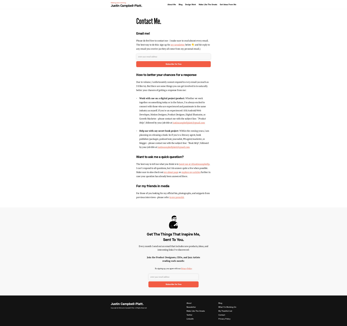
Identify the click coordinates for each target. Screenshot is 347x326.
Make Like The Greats (208, 4)
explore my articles (190, 172)
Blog (180, 4)
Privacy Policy (186, 268)
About (189, 303)
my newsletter (178, 44)
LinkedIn (190, 319)
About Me (172, 4)
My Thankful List (225, 311)
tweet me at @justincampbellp (194, 164)
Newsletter (191, 307)
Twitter (189, 315)
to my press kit (176, 197)
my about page (171, 172)
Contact (221, 315)
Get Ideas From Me (228, 4)
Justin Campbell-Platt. (127, 304)
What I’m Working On (227, 307)
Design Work (190, 4)
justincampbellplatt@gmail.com (189, 122)
